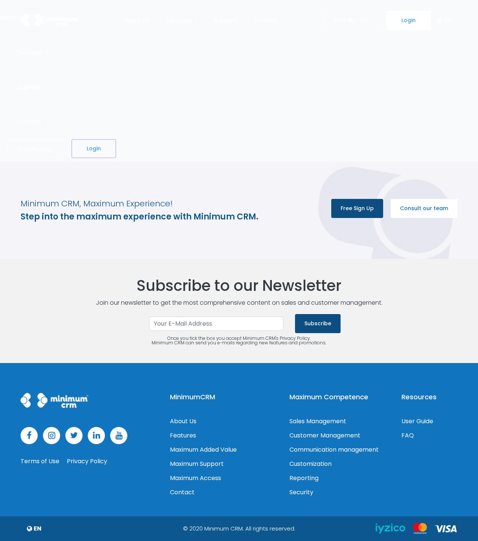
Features (183, 435)
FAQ (407, 435)
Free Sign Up (351, 20)
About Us (137, 20)
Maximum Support (197, 464)
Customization (310, 464)
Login (408, 20)
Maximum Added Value (203, 450)
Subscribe (317, 323)
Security (301, 492)
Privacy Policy (87, 461)
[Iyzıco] (391, 528)
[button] (444, 20)
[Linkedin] (96, 435)
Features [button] (179, 20)
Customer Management (324, 435)
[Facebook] (29, 435)
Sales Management (317, 421)
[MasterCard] (421, 528)
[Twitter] (74, 435)
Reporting (304, 478)
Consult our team (424, 208)
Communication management (334, 450)
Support (225, 20)
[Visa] (446, 528)
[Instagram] (51, 435)
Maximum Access (195, 478)
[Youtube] (118, 435)
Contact (266, 20)
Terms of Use (41, 461)
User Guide (417, 421)
